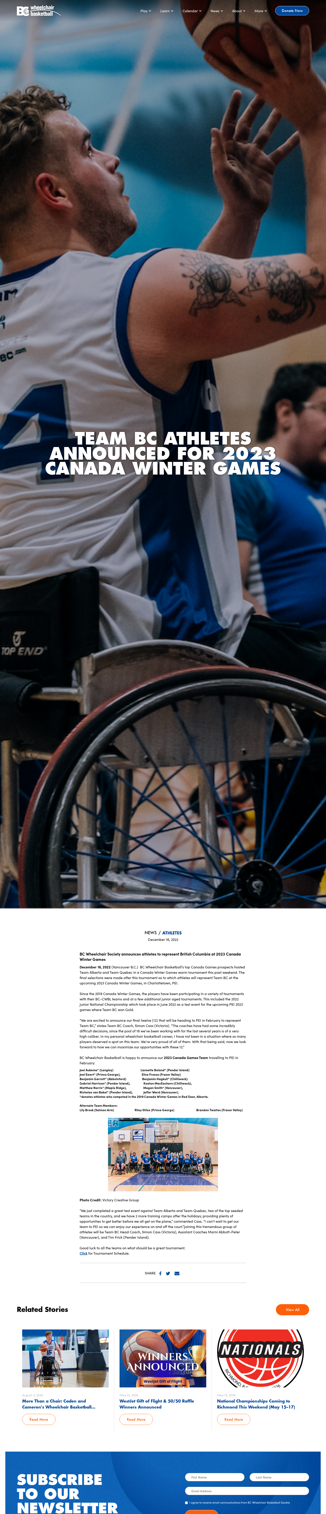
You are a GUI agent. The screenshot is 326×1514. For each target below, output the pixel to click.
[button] (145, 10)
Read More (38, 1419)
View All (292, 1309)
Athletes (172, 933)
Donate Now (292, 10)
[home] (39, 10)
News (151, 932)
